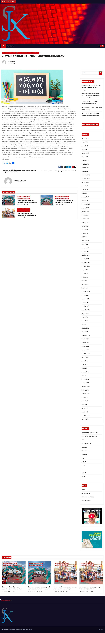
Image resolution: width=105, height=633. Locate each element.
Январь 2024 (85, 251)
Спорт (83, 465)
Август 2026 (85, 139)
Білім (83, 440)
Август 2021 (85, 357)
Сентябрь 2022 (86, 310)
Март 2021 (84, 375)
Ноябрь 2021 (85, 346)
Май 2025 (84, 193)
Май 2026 (84, 149)
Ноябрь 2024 (85, 215)
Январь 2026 (85, 164)
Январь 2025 (85, 208)
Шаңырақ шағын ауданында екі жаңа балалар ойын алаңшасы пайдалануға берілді (90, 96)
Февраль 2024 (86, 248)
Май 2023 (84, 281)
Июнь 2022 (85, 321)
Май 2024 (84, 237)
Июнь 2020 (85, 401)
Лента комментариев (88, 497)
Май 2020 (84, 405)
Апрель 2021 (85, 372)
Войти (83, 489)
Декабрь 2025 (86, 168)
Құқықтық (84, 447)
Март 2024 (85, 244)
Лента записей (86, 493)
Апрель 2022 (85, 328)
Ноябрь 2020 (85, 390)
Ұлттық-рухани (86, 476)
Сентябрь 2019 (86, 415)
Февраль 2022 (86, 335)
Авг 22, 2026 (20, 204)
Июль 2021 (85, 361)
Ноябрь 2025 (85, 171)
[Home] (3, 46)
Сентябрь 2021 (86, 354)
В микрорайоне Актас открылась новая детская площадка (26, 215)
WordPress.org (86, 500)
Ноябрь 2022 (85, 303)
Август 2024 (85, 226)
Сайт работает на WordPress (8, 629)
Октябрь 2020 (85, 394)
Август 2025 (85, 182)
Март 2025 (85, 200)
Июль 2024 (85, 230)
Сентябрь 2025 (86, 179)
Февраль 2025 (86, 204)
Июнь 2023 (85, 277)
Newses (20, 629)
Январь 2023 (85, 295)
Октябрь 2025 (85, 175)
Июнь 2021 (85, 364)
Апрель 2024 (85, 241)
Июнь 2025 (85, 189)
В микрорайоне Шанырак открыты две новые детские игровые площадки (27, 202)
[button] (98, 46)
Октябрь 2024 (86, 219)
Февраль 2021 (85, 379)
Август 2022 (85, 313)
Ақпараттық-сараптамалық (9, 53)
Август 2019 (85, 419)
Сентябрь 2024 (86, 222)
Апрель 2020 (85, 408)
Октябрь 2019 (85, 412)
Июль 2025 (85, 186)
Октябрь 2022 (85, 306)
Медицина (84, 454)
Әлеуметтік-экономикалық (23, 53)
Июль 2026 (85, 142)
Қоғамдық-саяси (35, 53)
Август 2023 (85, 270)
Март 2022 (85, 332)
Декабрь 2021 (85, 343)
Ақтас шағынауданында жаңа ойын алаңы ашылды (89, 588)
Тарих (83, 469)
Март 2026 (85, 157)
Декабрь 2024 (86, 211)
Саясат (84, 462)
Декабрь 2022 (85, 299)
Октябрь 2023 (85, 262)
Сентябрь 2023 (86, 266)
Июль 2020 (85, 397)
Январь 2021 (85, 383)
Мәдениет (84, 451)
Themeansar (29, 629)
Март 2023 (85, 288)
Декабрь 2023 (85, 255)
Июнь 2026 (85, 146)
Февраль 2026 (86, 160)
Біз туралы (11, 46)
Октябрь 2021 (85, 350)
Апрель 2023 (85, 284)
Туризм (84, 473)
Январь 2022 (85, 339)
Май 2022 (84, 324)
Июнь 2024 (85, 233)
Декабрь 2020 (86, 386)
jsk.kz (13, 61)
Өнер (83, 458)
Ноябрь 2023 (85, 259)
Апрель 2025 (85, 197)
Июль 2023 (85, 273)
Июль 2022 (85, 317)
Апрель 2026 (85, 153)
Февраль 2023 (86, 292)
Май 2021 (84, 368)
